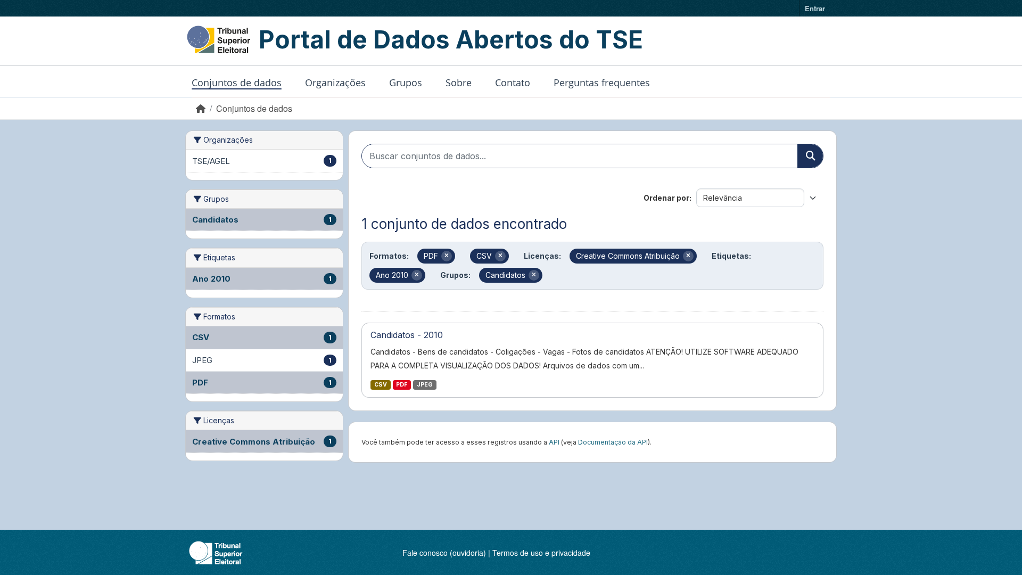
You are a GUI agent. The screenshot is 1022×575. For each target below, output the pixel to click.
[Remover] (446, 256)
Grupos (405, 82)
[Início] (200, 108)
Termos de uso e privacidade (541, 552)
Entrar (815, 8)
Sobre (459, 82)
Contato (512, 82)
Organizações (335, 82)
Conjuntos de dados (237, 82)
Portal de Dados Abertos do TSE (451, 39)
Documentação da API (613, 442)
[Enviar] (810, 156)
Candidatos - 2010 (406, 335)
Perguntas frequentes (602, 82)
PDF (401, 384)
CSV (380, 384)
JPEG (425, 384)
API (554, 442)
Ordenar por (666, 197)
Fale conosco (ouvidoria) (444, 552)
